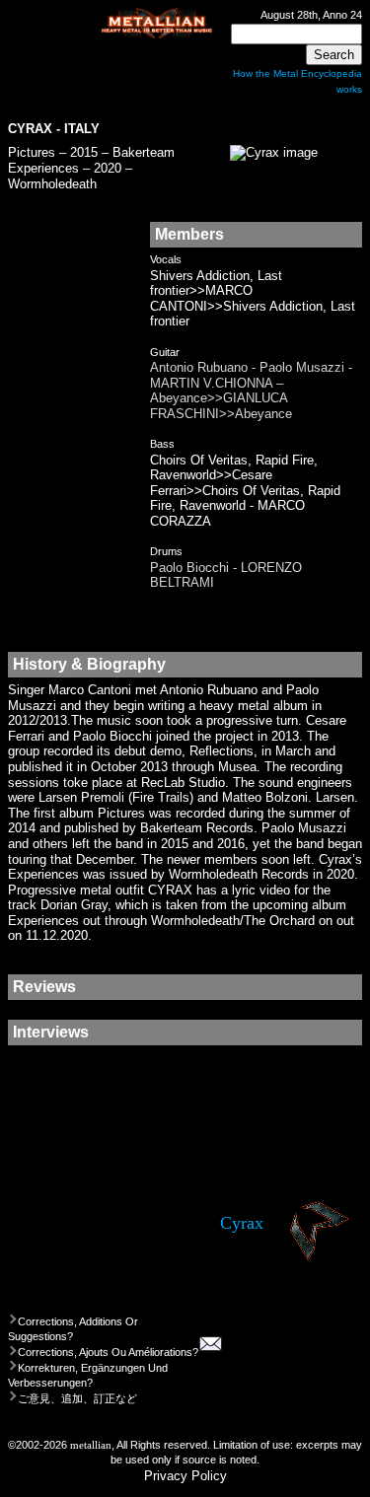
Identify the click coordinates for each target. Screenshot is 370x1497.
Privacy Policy (185, 1475)
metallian (90, 1445)
